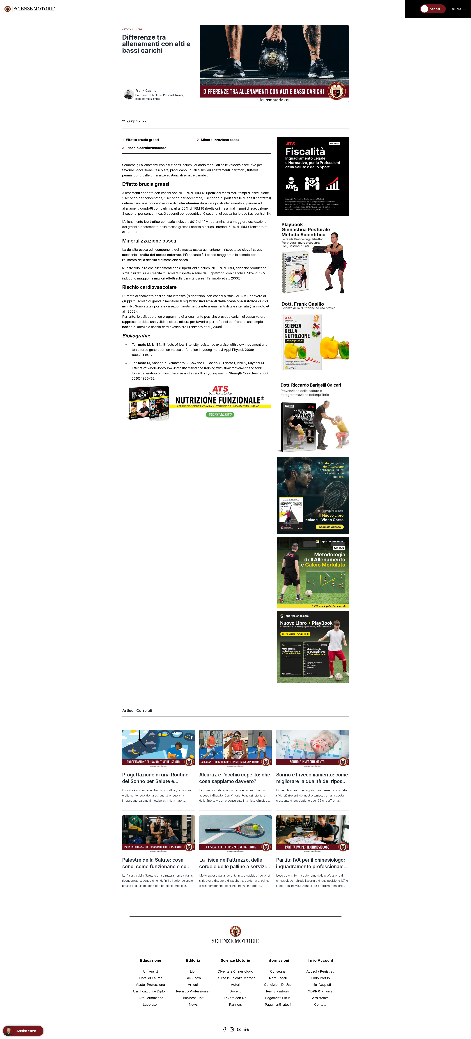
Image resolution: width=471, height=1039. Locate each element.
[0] (413, 9)
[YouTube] (239, 1029)
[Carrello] (413, 9)
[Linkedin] (246, 1029)
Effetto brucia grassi (142, 140)
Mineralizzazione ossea (220, 140)
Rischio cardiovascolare (146, 148)
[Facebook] (224, 1029)
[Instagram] (232, 1029)
